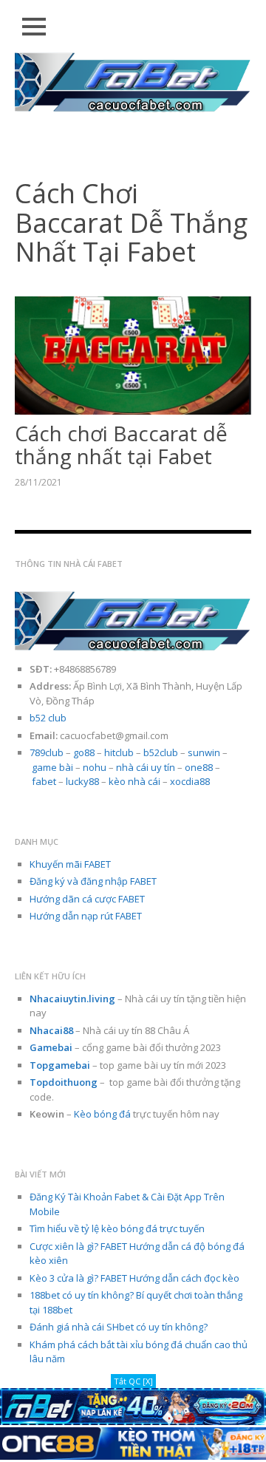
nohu (94, 767)
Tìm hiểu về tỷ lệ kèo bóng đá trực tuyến (117, 1228)
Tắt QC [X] (133, 1381)
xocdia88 (190, 781)
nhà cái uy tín (145, 767)
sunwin (204, 752)
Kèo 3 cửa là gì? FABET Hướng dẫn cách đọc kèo (134, 1278)
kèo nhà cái (134, 781)
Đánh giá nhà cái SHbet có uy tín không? (119, 1326)
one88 (199, 767)
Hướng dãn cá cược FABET (87, 898)
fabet (44, 781)
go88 (84, 752)
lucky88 (82, 781)
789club (47, 752)
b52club (160, 752)
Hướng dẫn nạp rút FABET (86, 915)
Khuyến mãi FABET (70, 864)
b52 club (48, 717)
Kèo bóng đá (102, 1114)
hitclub (119, 752)
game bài (52, 767)
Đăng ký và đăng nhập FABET (93, 881)
